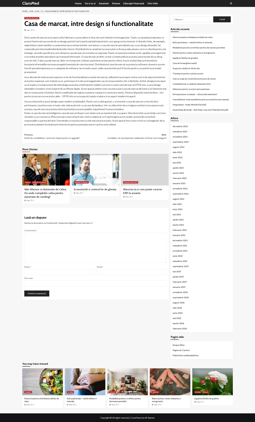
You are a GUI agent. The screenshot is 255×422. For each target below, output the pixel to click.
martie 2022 (178, 225)
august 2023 (178, 147)
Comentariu (30, 230)
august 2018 (178, 302)
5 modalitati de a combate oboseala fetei (192, 84)
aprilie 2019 (178, 276)
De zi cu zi (90, 3)
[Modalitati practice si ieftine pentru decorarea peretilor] (127, 381)
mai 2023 (177, 162)
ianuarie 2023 (179, 183)
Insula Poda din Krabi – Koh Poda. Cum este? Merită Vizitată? (200, 110)
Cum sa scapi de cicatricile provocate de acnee (194, 79)
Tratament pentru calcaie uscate (188, 73)
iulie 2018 (177, 308)
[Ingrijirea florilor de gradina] (212, 381)
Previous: (52, 136)
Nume (27, 267)
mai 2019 (177, 271)
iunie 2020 (177, 256)
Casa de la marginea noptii (185, 63)
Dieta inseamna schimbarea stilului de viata (193, 37)
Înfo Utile (152, 3)
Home (78, 3)
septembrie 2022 (181, 194)
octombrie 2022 (180, 188)
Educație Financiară (133, 3)
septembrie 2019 (181, 266)
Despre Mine (179, 345)
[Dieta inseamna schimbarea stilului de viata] (42, 381)
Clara (28, 30)
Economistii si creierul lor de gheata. (95, 189)
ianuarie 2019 (179, 287)
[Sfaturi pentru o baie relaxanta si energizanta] (170, 381)
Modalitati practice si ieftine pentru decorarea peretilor (199, 47)
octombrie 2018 (180, 292)
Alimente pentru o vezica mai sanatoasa (191, 89)
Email (100, 267)
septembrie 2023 (181, 142)
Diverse (116, 3)
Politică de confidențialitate (186, 355)
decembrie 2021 (180, 240)
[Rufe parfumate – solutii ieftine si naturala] (85, 381)
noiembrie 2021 (180, 245)
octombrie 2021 (180, 251)
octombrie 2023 (180, 136)
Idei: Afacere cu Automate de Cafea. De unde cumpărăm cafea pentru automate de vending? (45, 193)
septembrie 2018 (181, 297)
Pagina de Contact (181, 350)
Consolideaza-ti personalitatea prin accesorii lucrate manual (201, 99)
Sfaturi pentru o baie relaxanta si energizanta (194, 53)
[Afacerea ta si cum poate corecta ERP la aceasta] (145, 169)
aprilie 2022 (178, 219)
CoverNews (136, 417)
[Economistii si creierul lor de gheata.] (95, 169)
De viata (70, 392)
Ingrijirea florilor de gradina (185, 58)
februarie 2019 (180, 282)
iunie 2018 (177, 313)
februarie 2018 (180, 328)
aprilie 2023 (178, 168)
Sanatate (104, 3)
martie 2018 (178, 323)
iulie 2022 (177, 204)
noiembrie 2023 (180, 131)
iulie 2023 (177, 152)
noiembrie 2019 (180, 261)
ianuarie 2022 (179, 235)
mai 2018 (177, 318)
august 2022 (178, 199)
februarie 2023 (180, 178)
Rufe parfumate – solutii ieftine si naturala (192, 42)
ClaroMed (30, 3)
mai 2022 (177, 214)
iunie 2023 (177, 157)
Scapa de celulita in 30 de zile (186, 68)
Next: (137, 136)
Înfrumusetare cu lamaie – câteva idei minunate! (195, 94)
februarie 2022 (180, 230)
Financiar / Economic (32, 18)
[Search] (231, 3)
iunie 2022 (177, 209)
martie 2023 (178, 173)
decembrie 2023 (180, 126)
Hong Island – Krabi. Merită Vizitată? (189, 104)
